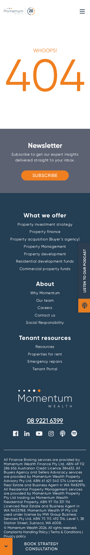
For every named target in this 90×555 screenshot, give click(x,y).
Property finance (45, 231)
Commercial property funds (45, 269)
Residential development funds (45, 261)
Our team (45, 300)
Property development (45, 254)
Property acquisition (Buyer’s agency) (45, 239)
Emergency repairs (45, 361)
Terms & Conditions (65, 532)
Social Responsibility (45, 322)
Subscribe (45, 175)
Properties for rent (45, 354)
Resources (45, 346)
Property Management (45, 246)
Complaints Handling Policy (26, 532)
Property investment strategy (45, 224)
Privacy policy (15, 536)
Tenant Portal (45, 369)
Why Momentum (45, 293)
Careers (45, 307)
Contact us (45, 315)
